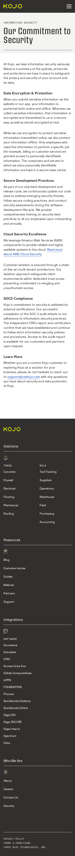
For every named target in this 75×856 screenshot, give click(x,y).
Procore (8, 694)
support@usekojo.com (23, 377)
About (7, 780)
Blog (6, 560)
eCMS (7, 680)
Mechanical (10, 505)
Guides (7, 576)
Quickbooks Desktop (17, 701)
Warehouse (47, 497)
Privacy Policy (13, 839)
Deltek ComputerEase (17, 673)
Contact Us (10, 797)
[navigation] (11, 6)
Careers (8, 789)
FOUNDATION (12, 687)
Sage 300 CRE (12, 722)
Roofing (8, 513)
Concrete (9, 471)
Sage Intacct (11, 729)
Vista (6, 743)
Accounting (47, 522)
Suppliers (46, 480)
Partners (9, 593)
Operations (47, 488)
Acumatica (10, 645)
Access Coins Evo (14, 666)
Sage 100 (9, 715)
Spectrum (9, 736)
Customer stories (14, 568)
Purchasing (47, 513)
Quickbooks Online (15, 708)
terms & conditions (17, 843)
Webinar (8, 585)
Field (43, 505)
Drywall (8, 480)
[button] (69, 6)
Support (8, 601)
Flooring (8, 497)
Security (8, 806)
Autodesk (9, 652)
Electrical (9, 488)
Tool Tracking (48, 471)
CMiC (6, 659)
